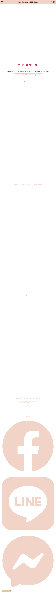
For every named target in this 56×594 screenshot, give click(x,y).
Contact (28, 413)
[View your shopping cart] (54, 2)
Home (28, 405)
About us (28, 416)
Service (28, 410)
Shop (28, 408)
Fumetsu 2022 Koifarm (30, 2)
